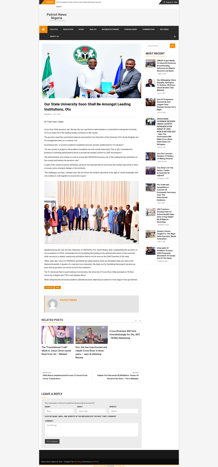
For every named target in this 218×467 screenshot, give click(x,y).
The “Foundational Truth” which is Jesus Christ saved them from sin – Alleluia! (56, 350)
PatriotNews (48, 114)
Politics (54, 29)
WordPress (95, 462)
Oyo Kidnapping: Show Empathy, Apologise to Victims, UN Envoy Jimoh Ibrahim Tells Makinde (166, 85)
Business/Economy (110, 29)
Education (68, 29)
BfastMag (77, 462)
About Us (54, 36)
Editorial (164, 29)
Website (112, 407)
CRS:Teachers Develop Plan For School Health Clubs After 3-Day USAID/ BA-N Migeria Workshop (165, 215)
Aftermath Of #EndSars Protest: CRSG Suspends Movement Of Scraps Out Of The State (166, 253)
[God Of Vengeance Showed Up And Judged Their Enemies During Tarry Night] (150, 102)
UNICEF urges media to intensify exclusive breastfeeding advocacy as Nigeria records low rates (166, 66)
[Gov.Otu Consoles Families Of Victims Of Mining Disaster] (150, 156)
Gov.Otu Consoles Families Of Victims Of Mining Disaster (165, 156)
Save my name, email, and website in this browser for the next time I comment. (81, 416)
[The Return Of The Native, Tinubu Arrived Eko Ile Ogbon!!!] (150, 171)
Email (80, 407)
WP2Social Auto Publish (100, 466)
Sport (81, 29)
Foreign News (130, 29)
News (57, 287)
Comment (49, 421)
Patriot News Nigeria (57, 16)
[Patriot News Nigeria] (43, 29)
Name (48, 407)
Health (93, 29)
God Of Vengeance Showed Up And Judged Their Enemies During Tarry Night (166, 104)
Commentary (148, 29)
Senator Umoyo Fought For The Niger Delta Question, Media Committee (166, 235)
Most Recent (155, 53)
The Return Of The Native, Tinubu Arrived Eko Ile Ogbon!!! (165, 172)
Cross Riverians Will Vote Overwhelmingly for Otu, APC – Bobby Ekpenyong (124, 334)
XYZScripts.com (120, 466)
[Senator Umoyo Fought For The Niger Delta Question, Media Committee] (150, 234)
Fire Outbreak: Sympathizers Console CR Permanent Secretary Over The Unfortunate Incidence (166, 192)
